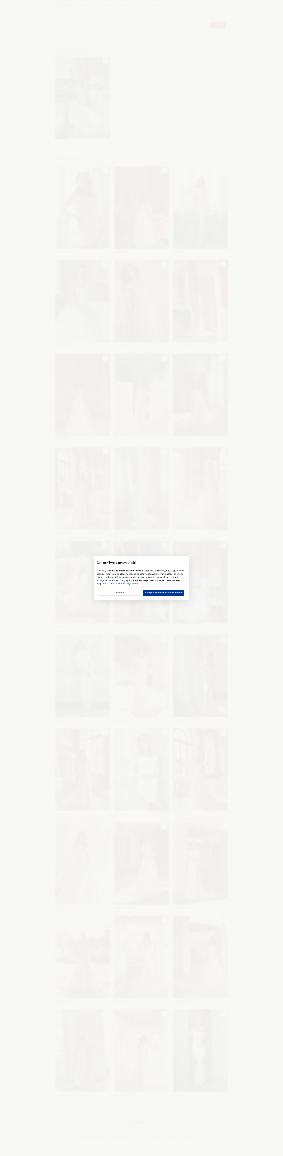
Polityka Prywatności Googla (112, 580)
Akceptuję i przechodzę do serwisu (163, 592)
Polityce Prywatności (129, 583)
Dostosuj (119, 592)
